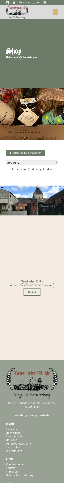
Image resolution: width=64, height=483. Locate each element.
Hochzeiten (13, 432)
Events (10, 429)
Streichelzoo (13, 447)
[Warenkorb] (44, 2)
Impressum (13, 471)
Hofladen (11, 439)
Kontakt (32, 292)
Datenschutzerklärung (19, 475)
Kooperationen (15, 464)
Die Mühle (12, 450)
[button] (55, 12)
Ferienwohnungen (17, 443)
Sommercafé (14, 436)
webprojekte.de (39, 415)
